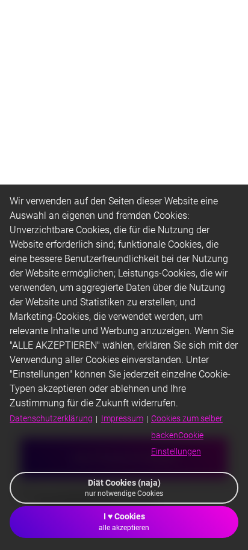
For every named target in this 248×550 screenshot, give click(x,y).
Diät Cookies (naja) (124, 488)
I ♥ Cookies (124, 521)
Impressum (122, 418)
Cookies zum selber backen (187, 435)
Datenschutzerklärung (51, 418)
